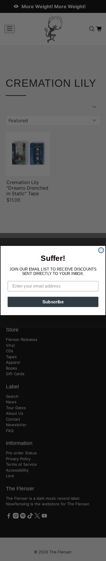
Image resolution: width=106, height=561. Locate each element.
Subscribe (53, 302)
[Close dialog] (101, 250)
